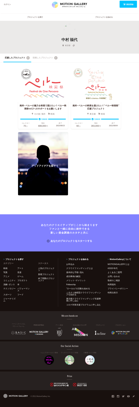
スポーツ (7, 294)
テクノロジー (9, 288)
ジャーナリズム (9, 299)
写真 (5, 272)
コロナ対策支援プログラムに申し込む (83, 304)
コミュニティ (9, 280)
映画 (5, 268)
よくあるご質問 (115, 272)
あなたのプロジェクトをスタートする (71, 241)
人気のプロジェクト (46, 269)
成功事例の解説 (73, 276)
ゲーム (20, 276)
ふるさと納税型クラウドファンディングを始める (83, 293)
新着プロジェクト (46, 274)
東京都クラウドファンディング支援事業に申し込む (83, 299)
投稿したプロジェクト (44, 57)
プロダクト (22, 280)
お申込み (70, 264)
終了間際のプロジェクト (46, 279)
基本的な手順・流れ (75, 272)
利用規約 (112, 284)
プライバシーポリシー (118, 288)
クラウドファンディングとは (79, 268)
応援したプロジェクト (16, 57)
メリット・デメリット (76, 280)
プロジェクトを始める (104, 17)
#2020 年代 (113, 268)
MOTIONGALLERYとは (118, 264)
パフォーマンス (23, 289)
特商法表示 (113, 292)
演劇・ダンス (9, 284)
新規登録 (129, 4)
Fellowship (71, 284)
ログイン (7, 4)
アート (20, 268)
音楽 (19, 272)
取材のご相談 (114, 280)
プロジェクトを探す (35, 17)
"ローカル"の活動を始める (78, 288)
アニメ (6, 276)
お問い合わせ (114, 276)
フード (20, 294)
